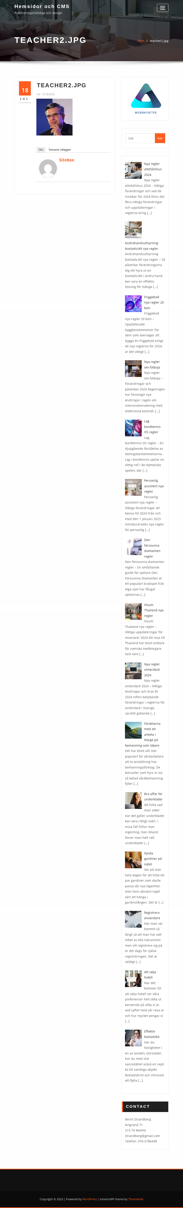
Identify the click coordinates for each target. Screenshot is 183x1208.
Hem (140, 41)
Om (41, 149)
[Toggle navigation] (162, 8)
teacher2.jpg (159, 41)
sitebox (46, 94)
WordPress (89, 1199)
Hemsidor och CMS (42, 6)
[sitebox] (48, 168)
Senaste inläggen (60, 149)
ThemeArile (135, 1199)
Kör (160, 138)
